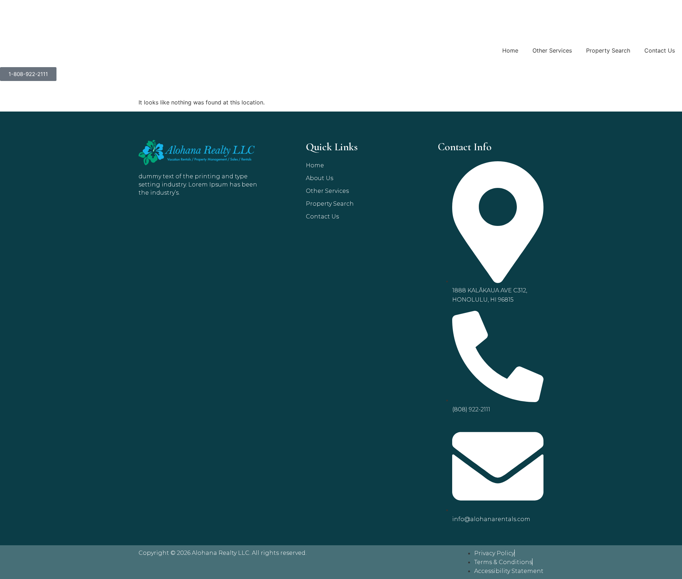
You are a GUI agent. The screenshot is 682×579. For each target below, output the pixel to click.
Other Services (552, 50)
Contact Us (659, 50)
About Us (319, 178)
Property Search (608, 50)
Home (510, 50)
